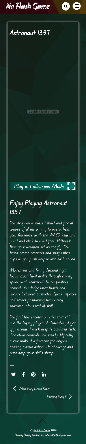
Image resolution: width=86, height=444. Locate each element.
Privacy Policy (22, 435)
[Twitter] (14, 374)
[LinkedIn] (45, 374)
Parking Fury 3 (40, 396)
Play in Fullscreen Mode (39, 186)
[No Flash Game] (28, 9)
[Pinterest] (34, 374)
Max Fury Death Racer (34, 388)
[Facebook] (24, 374)
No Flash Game (42, 430)
